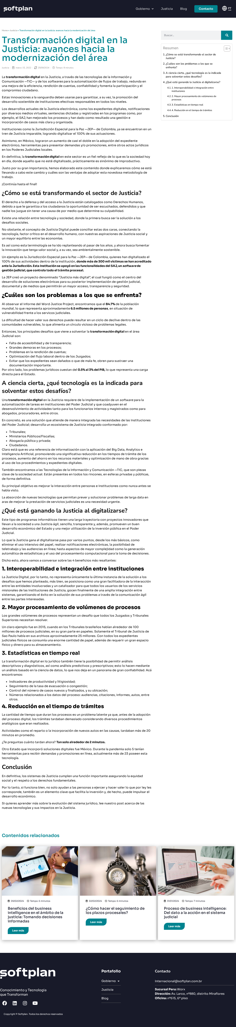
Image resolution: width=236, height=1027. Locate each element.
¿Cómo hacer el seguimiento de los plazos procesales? (115, 910)
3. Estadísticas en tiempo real (187, 104)
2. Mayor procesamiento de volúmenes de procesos (194, 98)
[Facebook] (4, 1003)
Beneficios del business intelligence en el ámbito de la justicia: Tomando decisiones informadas (35, 915)
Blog (183, 9)
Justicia (167, 9)
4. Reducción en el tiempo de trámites (192, 110)
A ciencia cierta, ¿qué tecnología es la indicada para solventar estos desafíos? (193, 74)
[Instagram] (25, 1003)
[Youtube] (35, 1003)
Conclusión (172, 116)
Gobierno (143, 9)
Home (5, 30)
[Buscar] (226, 35)
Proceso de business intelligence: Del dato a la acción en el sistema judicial (195, 912)
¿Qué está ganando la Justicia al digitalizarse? (193, 82)
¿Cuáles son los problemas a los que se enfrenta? (189, 65)
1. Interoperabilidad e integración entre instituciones (193, 89)
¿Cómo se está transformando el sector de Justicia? (191, 56)
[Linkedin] (14, 1003)
